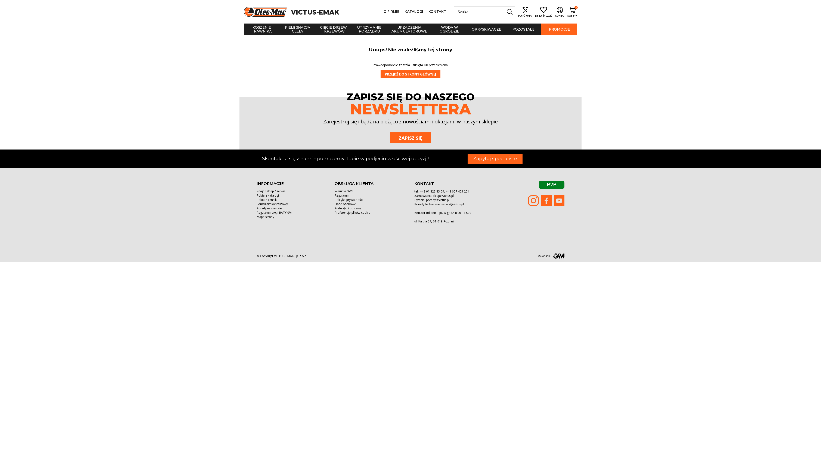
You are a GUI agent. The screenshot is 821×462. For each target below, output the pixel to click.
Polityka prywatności (349, 200)
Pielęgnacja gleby (297, 29)
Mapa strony (265, 217)
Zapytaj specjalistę (495, 158)
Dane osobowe (345, 204)
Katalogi (414, 12)
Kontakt (437, 12)
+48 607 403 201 (457, 191)
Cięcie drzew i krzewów (333, 29)
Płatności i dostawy (348, 208)
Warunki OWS (344, 191)
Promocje (559, 29)
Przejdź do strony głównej (410, 74)
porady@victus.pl (437, 200)
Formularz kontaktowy (272, 204)
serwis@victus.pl (452, 204)
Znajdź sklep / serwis (271, 191)
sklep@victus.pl (443, 196)
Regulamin (342, 195)
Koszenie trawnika (262, 29)
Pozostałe (523, 29)
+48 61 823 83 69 (432, 191)
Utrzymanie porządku (369, 29)
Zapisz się (410, 138)
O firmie (391, 12)
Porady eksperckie (269, 208)
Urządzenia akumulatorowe (409, 29)
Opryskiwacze (486, 29)
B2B (552, 185)
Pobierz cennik (267, 200)
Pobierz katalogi (268, 195)
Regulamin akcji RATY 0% (274, 212)
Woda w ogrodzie (449, 29)
